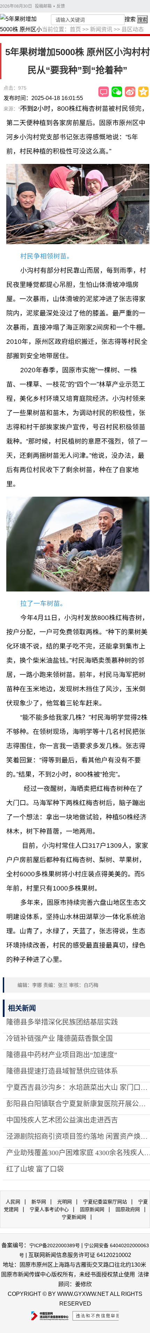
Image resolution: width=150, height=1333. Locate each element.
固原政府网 (127, 1209)
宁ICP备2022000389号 (54, 1245)
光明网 (64, 1201)
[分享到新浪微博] (130, 91)
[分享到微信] (117, 91)
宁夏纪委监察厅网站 (105, 1201)
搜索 (130, 19)
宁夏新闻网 (74, 1217)
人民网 (13, 1201)
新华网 (38, 1201)
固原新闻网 (92, 1209)
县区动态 (132, 29)
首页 (75, 29)
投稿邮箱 (43, 6)
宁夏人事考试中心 (49, 1209)
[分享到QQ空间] (143, 91)
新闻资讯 (101, 29)
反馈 (61, 6)
